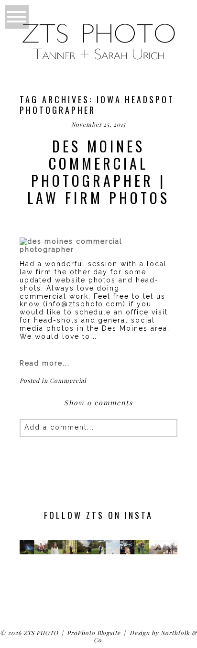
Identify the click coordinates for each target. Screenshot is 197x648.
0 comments (98, 402)
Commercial (68, 380)
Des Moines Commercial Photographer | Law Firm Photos (98, 172)
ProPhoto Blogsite (93, 633)
